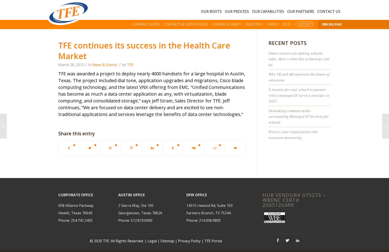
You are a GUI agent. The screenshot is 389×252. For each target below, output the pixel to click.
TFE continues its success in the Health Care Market (144, 51)
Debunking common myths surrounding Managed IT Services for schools (299, 116)
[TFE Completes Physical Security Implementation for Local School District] (385, 126)
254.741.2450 (82, 220)
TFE (130, 64)
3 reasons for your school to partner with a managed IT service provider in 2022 (299, 95)
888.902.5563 (332, 24)
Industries (254, 24)
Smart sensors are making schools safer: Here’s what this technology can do (299, 59)
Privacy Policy (189, 240)
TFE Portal (213, 240)
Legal (152, 240)
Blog (287, 24)
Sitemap (167, 240)
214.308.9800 (210, 220)
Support (304, 24)
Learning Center (146, 24)
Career (272, 24)
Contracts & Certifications (186, 24)
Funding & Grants (226, 24)
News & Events (104, 64)
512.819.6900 (141, 220)
